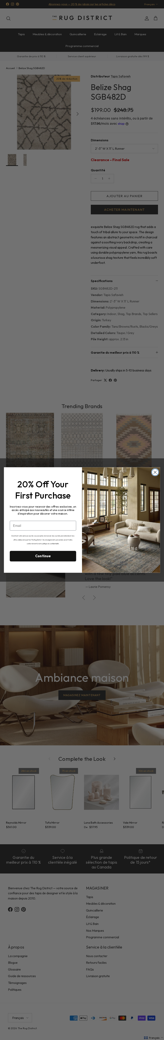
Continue (43, 556)
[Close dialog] (155, 472)
